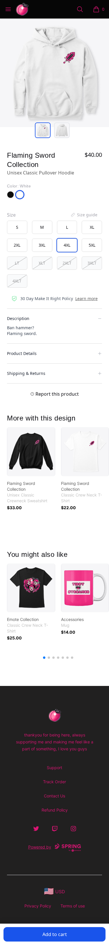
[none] (83, 215)
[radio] (17, 227)
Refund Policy (55, 810)
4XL (67, 245)
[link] (31, 452)
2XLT (67, 263)
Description (18, 318)
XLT (42, 263)
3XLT (92, 263)
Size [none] (11, 215)
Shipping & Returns (26, 373)
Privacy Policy (37, 905)
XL (92, 227)
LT (17, 263)
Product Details (22, 353)
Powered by (39, 846)
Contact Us (54, 795)
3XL (42, 245)
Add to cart (54, 934)
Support (54, 767)
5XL (92, 245)
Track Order (54, 781)
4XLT (17, 281)
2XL (17, 245)
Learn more (86, 298)
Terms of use (72, 905)
